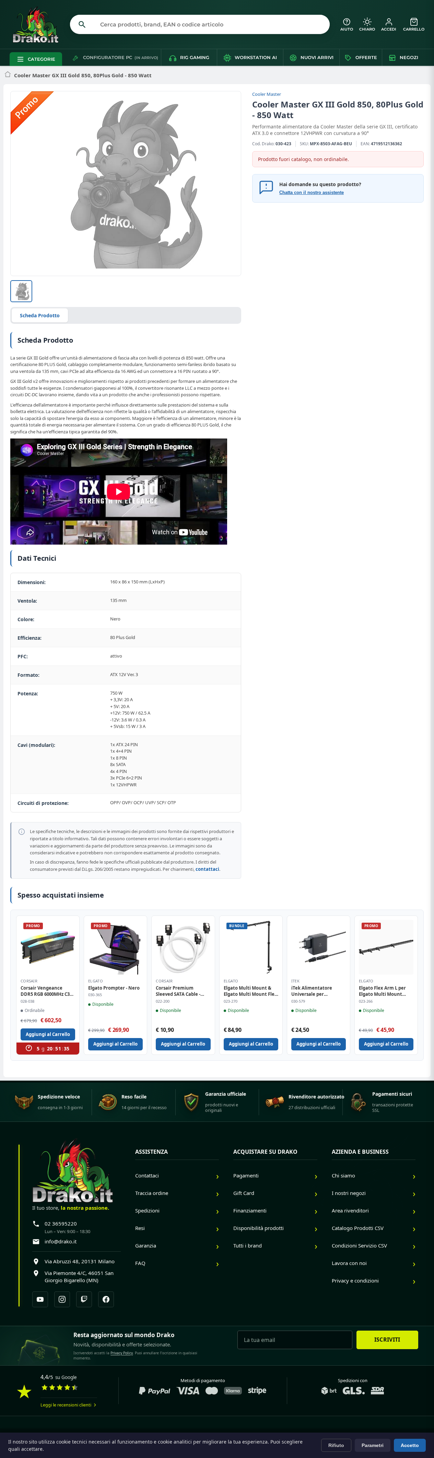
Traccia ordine (151, 1192)
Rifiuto (336, 1445)
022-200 (162, 1001)
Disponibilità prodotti (258, 1228)
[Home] (7, 75)
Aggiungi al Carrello (48, 1034)
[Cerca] (82, 24)
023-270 (230, 1001)
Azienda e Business (360, 1151)
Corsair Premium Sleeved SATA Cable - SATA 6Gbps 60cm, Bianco (178, 991)
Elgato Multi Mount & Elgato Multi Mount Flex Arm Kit (250, 991)
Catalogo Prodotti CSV (358, 1228)
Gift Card (243, 1192)
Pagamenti (246, 1175)
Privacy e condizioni (355, 1280)
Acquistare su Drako (265, 1151)
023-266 (366, 1001)
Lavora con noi (349, 1263)
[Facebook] (106, 1299)
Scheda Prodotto (40, 315)
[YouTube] (40, 1299)
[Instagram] (62, 1299)
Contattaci (147, 1175)
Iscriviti (387, 1339)
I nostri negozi (349, 1192)
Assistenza (151, 1151)
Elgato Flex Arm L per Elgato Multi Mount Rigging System (382, 991)
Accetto (410, 1445)
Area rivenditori (350, 1210)
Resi (140, 1228)
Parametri (373, 1445)
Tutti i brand (247, 1245)
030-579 (298, 1001)
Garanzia (145, 1245)
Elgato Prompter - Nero (114, 988)
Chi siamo (343, 1175)
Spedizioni (147, 1210)
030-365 (95, 994)
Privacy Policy (121, 1353)
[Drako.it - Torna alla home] (38, 24)
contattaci (207, 869)
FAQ (140, 1263)
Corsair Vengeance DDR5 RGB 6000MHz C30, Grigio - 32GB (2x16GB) (47, 991)
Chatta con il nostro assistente (311, 192)
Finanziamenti (250, 1210)
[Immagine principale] (21, 291)
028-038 (27, 1001)
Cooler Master (266, 94)
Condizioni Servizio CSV (359, 1245)
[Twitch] (84, 1299)
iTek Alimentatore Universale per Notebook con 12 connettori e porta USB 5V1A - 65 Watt (317, 991)
